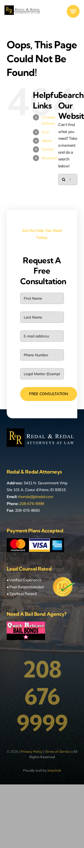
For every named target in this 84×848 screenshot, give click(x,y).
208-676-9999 (31, 503)
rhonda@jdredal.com (35, 496)
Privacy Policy (31, 751)
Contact (48, 149)
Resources (50, 158)
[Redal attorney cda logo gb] (23, 7)
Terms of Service (58, 751)
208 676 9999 (42, 696)
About (47, 140)
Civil (45, 132)
